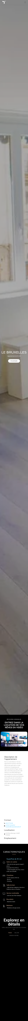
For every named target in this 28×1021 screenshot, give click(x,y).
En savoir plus (14, 361)
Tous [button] (10, 932)
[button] (14, 739)
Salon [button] (16, 932)
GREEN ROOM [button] (14, 935)
